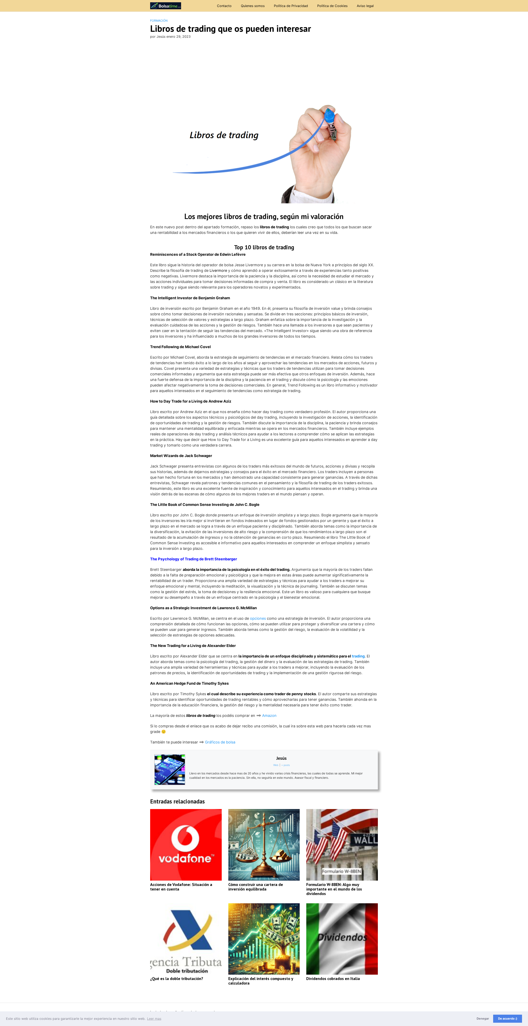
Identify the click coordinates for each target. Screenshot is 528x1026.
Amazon (269, 715)
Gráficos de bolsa (220, 742)
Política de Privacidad (291, 6)
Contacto (224, 6)
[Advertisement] (264, 73)
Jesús (281, 758)
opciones (258, 618)
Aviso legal (365, 6)
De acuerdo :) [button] (507, 1018)
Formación (159, 20)
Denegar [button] (483, 1018)
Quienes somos (253, 6)
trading (358, 656)
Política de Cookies (332, 6)
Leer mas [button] (154, 1019)
